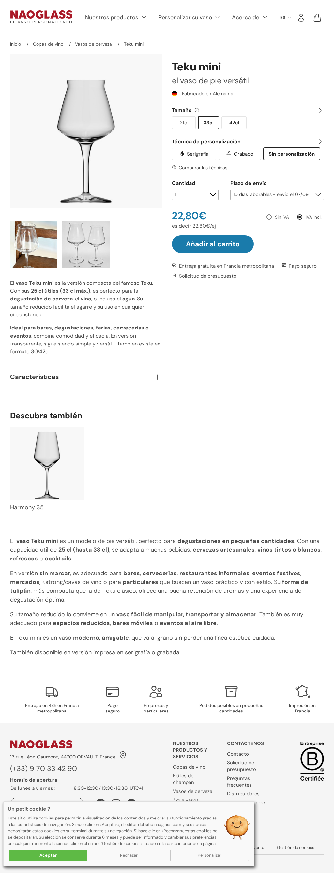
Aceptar (48, 855)
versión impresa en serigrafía (111, 652)
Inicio (16, 44)
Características (34, 377)
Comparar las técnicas (203, 168)
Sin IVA (282, 217)
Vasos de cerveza (94, 44)
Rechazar (129, 855)
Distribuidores (243, 793)
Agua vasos (186, 800)
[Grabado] (228, 154)
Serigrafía (197, 154)
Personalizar (209, 855)
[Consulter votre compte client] (301, 17)
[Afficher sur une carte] (122, 756)
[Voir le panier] (317, 17)
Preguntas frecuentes (239, 781)
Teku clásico (119, 591)
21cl (184, 122)
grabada (168, 652)
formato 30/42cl (30, 351)
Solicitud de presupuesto (207, 276)
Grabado (243, 154)
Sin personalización (292, 154)
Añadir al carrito (213, 243)
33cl (209, 122)
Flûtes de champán (183, 779)
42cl (234, 122)
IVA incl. (314, 217)
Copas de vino (49, 44)
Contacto (238, 754)
